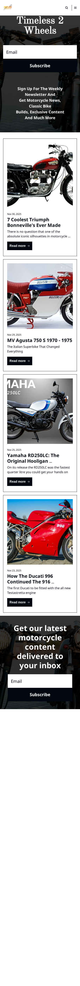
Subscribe (40, 65)
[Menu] (75, 7)
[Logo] (7, 7)
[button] (19, 246)
